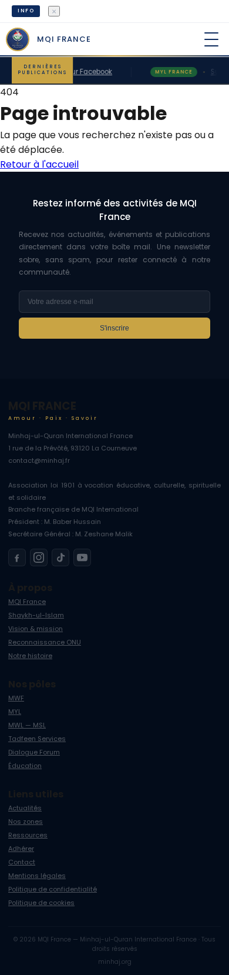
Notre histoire (30, 655)
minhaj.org (115, 961)
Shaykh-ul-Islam (36, 615)
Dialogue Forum (34, 752)
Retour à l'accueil (39, 164)
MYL (14, 711)
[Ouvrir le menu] (211, 39)
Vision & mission (35, 628)
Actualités (25, 808)
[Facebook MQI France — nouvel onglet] (17, 557)
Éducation (25, 765)
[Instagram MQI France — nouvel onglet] (39, 557)
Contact (21, 862)
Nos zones (25, 821)
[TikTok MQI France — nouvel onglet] (60, 557)
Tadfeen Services (37, 738)
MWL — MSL (27, 725)
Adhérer (21, 848)
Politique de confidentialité (52, 889)
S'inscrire (114, 328)
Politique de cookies (41, 902)
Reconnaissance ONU (44, 642)
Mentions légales (37, 875)
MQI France (27, 601)
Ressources (28, 835)
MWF (16, 698)
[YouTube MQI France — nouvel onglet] (82, 557)
